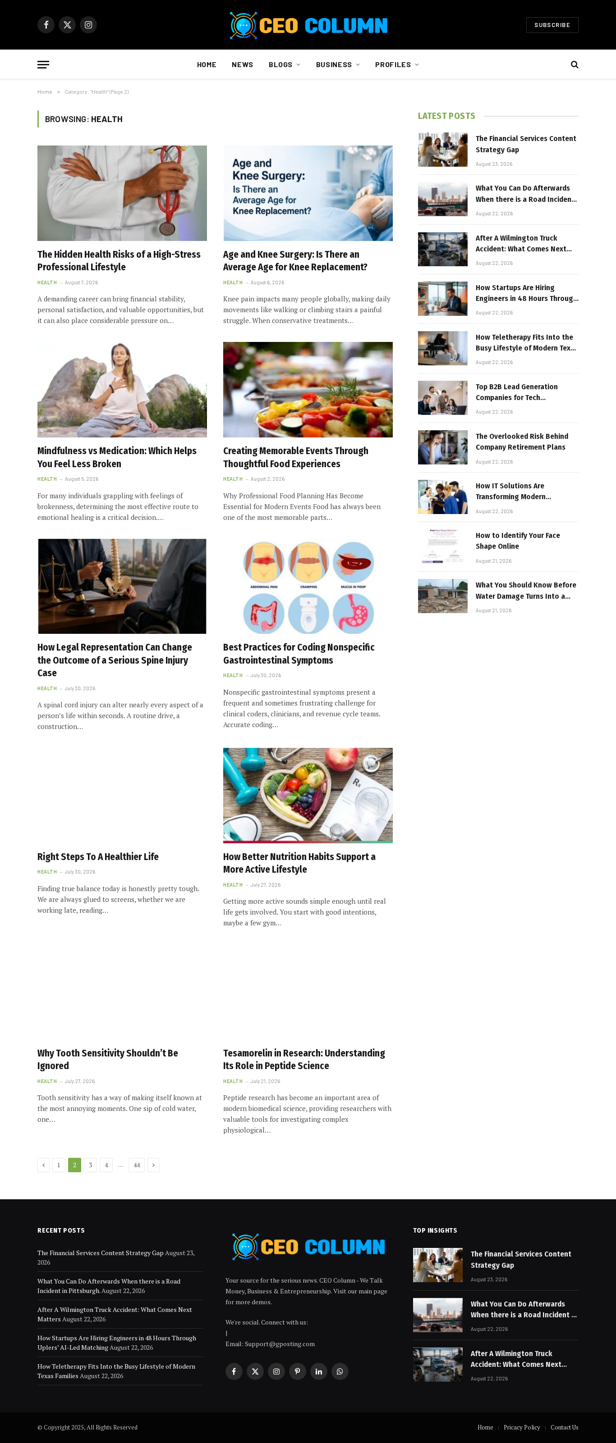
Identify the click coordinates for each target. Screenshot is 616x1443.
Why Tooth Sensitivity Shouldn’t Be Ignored (107, 1059)
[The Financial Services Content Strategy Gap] (443, 149)
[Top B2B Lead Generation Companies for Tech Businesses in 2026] (443, 398)
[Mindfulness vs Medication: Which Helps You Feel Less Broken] (122, 389)
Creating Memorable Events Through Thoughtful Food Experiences (295, 457)
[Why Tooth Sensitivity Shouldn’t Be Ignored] (122, 992)
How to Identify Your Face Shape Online (518, 541)
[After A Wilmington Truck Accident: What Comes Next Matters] (443, 249)
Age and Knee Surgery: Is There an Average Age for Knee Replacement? (295, 261)
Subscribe (552, 24)
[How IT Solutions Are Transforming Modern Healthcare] (443, 497)
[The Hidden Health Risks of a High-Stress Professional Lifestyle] (122, 193)
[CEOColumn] (308, 25)
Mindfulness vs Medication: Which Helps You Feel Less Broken (117, 457)
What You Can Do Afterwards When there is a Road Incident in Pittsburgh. (525, 194)
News (242, 64)
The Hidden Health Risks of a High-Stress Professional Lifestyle (119, 261)
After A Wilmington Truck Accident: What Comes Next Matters (521, 244)
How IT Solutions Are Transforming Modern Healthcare (511, 492)
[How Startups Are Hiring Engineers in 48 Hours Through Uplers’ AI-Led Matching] (443, 299)
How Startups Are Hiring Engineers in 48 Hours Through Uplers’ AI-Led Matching (526, 294)
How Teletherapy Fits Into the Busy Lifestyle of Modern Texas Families (527, 343)
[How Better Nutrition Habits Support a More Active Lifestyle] (308, 795)
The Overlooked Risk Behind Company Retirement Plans (522, 442)
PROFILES (393, 64)
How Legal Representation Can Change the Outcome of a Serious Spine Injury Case (114, 660)
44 (136, 1165)
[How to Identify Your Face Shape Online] (443, 546)
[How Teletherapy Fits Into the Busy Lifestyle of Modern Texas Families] (443, 348)
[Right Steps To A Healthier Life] (122, 795)
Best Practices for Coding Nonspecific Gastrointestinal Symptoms (299, 654)
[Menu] (43, 65)
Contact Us (565, 1427)
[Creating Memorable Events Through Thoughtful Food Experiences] (308, 389)
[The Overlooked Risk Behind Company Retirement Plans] (443, 447)
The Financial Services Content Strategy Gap (526, 144)
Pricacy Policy (522, 1427)
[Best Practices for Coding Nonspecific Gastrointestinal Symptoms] (308, 586)
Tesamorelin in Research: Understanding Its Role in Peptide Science (304, 1059)
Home (207, 64)
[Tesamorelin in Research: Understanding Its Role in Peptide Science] (308, 992)
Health (47, 282)
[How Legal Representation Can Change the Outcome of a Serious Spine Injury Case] (122, 586)
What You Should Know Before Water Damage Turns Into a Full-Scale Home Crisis (526, 591)
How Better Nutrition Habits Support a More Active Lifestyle (299, 863)
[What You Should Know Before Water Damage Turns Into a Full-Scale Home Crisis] (443, 596)
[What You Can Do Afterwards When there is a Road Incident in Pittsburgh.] (443, 199)
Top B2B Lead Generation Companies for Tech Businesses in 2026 (517, 393)
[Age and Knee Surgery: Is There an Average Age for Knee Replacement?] (308, 193)
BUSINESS (334, 64)
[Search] (574, 65)
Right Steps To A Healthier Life (98, 857)
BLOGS (281, 64)
